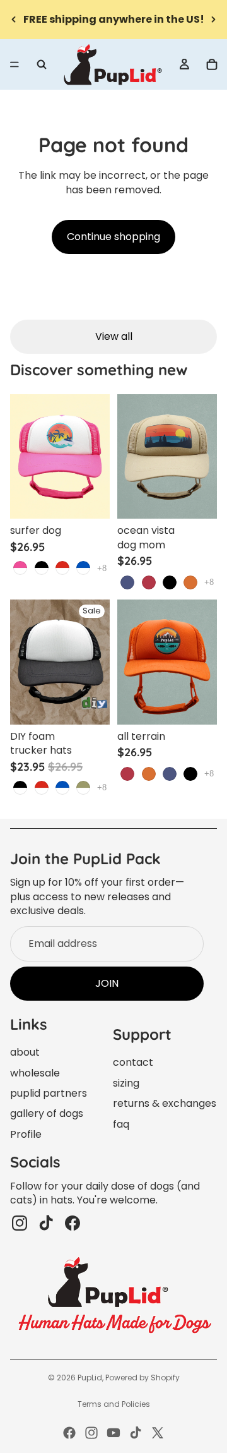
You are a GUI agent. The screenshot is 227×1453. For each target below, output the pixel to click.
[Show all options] (102, 568)
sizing (126, 1083)
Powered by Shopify (142, 1377)
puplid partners (48, 1093)
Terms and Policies (114, 1404)
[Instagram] (91, 1432)
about (25, 1052)
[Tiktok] (135, 1432)
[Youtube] (113, 1432)
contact (133, 1062)
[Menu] (14, 64)
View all (113, 336)
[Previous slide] (14, 19)
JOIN (107, 983)
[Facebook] (69, 1432)
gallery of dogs (46, 1113)
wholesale (35, 1073)
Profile (26, 1134)
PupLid (90, 1377)
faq (121, 1124)
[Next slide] (213, 19)
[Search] (41, 64)
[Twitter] (157, 1432)
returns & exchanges (164, 1103)
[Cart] (212, 64)
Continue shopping (113, 236)
